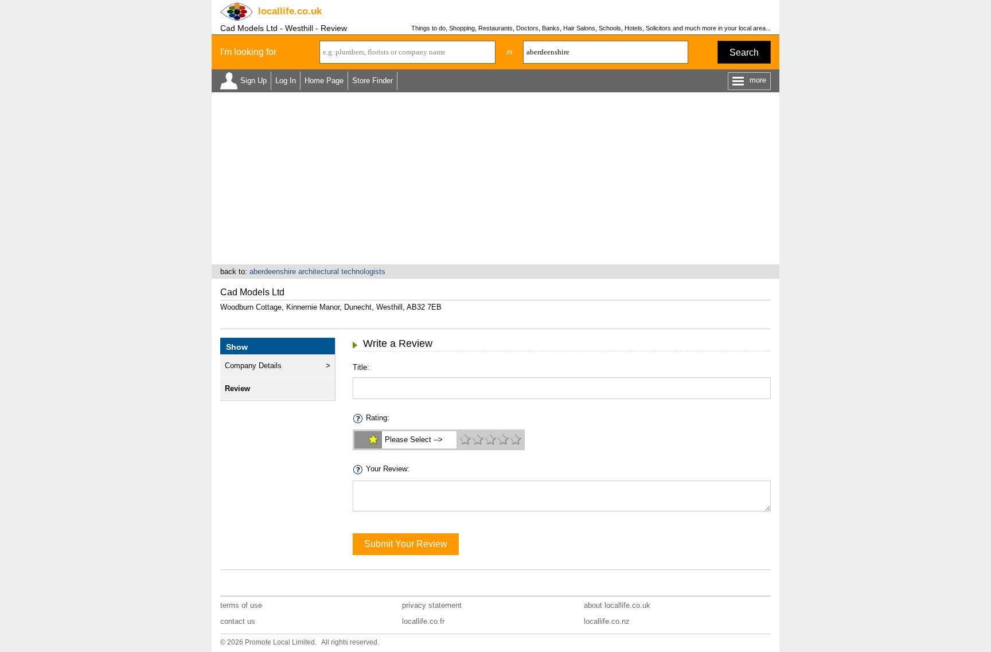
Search (744, 52)
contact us (237, 621)
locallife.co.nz (607, 621)
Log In (285, 80)
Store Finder (372, 80)
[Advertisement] (495, 178)
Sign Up (253, 80)
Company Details (253, 365)
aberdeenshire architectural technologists (317, 271)
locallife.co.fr (423, 621)
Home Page (324, 80)
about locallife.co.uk (617, 605)
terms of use (241, 605)
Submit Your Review (405, 544)
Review (237, 388)
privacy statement (432, 605)
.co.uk (290, 11)
